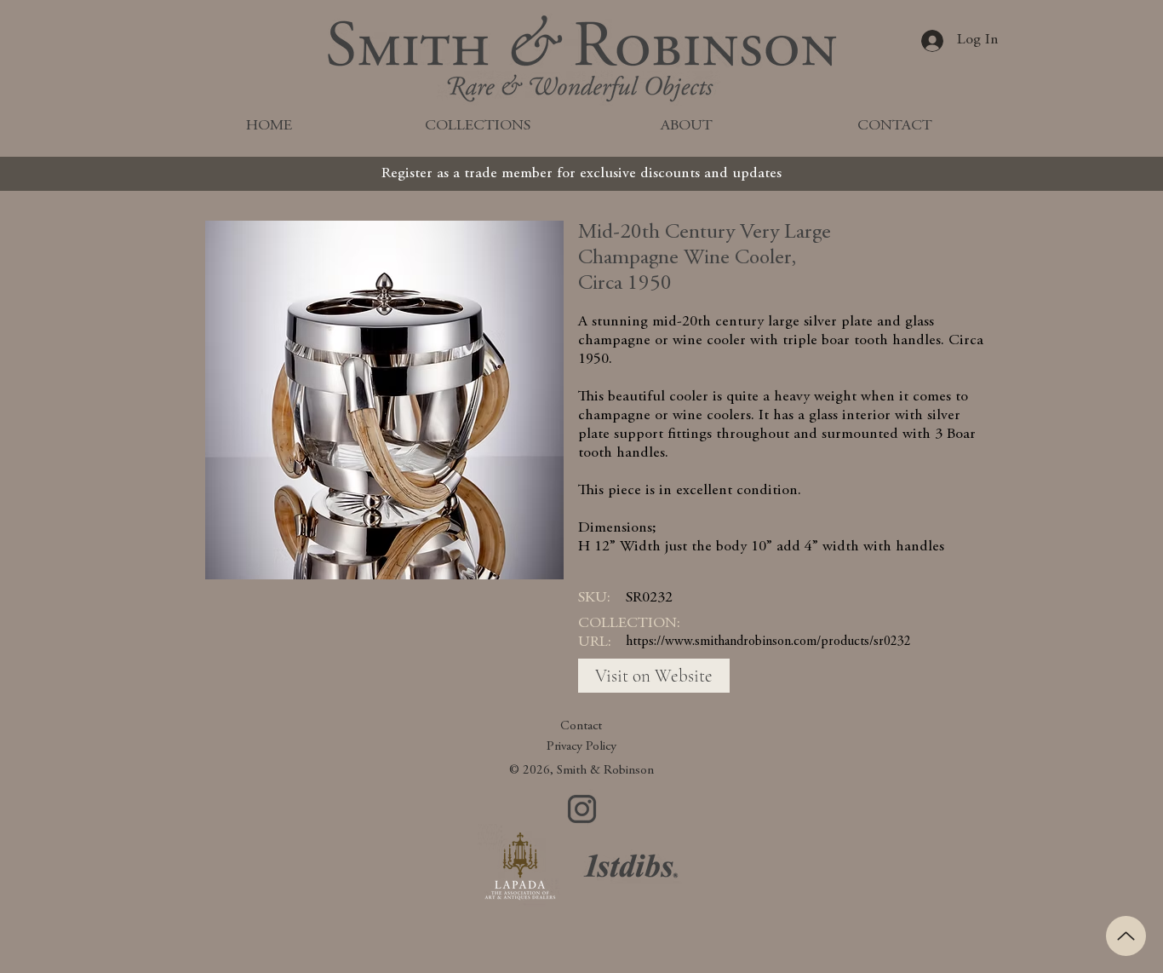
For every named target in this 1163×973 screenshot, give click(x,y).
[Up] (1126, 936)
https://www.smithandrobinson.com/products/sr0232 (768, 641)
